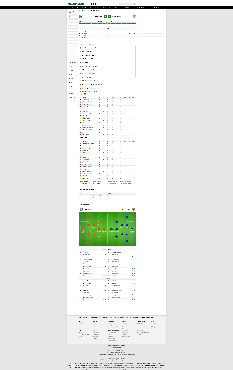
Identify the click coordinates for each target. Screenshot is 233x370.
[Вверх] (73, 365)
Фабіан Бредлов (115, 280)
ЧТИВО (70, 74)
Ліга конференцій (112, 327)
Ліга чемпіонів (111, 323)
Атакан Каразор (87, 164)
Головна (71, 7)
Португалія (96, 334)
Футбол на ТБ (141, 7)
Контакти (153, 323)
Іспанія (95, 325)
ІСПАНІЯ (71, 27)
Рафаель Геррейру (88, 102)
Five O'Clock (140, 330)
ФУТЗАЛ (71, 70)
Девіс (85, 35)
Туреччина (96, 336)
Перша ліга (82, 325)
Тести (123, 327)
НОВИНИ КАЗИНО (71, 93)
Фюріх (129, 31)
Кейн (85, 37)
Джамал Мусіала (87, 122)
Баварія (98, 17)
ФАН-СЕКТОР (72, 97)
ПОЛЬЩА (71, 45)
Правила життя (141, 329)
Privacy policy (154, 327)
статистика (91, 45)
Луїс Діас (85, 132)
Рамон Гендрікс (87, 148)
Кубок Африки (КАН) (113, 340)
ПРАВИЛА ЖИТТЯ (71, 87)
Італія (94, 327)
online (81, 45)
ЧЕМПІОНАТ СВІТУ (72, 12)
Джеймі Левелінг (87, 173)
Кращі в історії (140, 323)
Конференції (158, 7)
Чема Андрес (86, 159)
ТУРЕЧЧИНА (72, 48)
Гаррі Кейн (86, 134)
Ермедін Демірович (88, 171)
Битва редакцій (141, 327)
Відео (115, 7)
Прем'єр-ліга (82, 323)
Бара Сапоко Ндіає (88, 127)
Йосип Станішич (87, 113)
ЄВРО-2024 (71, 78)
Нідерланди (96, 332)
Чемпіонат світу (112, 332)
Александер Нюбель (88, 143)
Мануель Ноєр (86, 280)
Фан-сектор (125, 323)
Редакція (153, 325)
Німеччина (96, 329)
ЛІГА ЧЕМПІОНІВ (73, 55)
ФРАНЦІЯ (71, 36)
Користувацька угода (156, 329)
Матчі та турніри (100, 7)
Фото (127, 7)
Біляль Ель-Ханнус (88, 162)
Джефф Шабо (86, 157)
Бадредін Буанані (88, 169)
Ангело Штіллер (87, 166)
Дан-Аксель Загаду (116, 287)
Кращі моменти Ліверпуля (143, 332)
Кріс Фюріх (86, 178)
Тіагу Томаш (86, 176)
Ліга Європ (110, 325)
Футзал (80, 336)
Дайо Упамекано (87, 283)
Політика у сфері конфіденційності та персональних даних (116, 360)
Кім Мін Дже (86, 109)
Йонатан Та (85, 287)
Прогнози (124, 334)
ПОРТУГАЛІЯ (72, 42)
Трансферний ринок (84, 334)
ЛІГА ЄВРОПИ (72, 58)
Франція (95, 330)
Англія (94, 323)
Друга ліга (81, 327)
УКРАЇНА (71, 21)
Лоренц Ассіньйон (116, 285)
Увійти (155, 3)
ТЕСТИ (70, 82)
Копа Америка (111, 338)
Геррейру (86, 31)
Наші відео (125, 330)
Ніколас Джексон (87, 129)
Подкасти (124, 329)
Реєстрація (161, 3)
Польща (95, 338)
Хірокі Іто (85, 106)
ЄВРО (109, 334)
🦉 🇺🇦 (147, 317)
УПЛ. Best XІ (140, 325)
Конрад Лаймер (87, 120)
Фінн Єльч (85, 150)
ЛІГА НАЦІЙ (72, 66)
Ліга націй (110, 336)
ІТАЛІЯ (70, 30)
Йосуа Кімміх (86, 118)
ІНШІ (70, 51)
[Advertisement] (151, 21)
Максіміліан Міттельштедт (90, 155)
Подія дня (139, 334)
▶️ (113, 317)
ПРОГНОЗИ (71, 17)
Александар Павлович (88, 297)
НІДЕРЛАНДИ (72, 39)
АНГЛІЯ (70, 24)
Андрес (129, 33)
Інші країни (81, 332)
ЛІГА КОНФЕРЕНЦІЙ (72, 62)
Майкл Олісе (86, 125)
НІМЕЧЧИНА (72, 33)
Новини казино (126, 336)
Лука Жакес (86, 152)
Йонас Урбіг (86, 99)
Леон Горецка (86, 116)
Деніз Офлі (86, 111)
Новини (84, 7)
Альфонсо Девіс (87, 104)
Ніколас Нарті (115, 292)
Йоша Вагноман (87, 145)
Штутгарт (117, 17)
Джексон (86, 33)
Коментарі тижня (126, 325)
